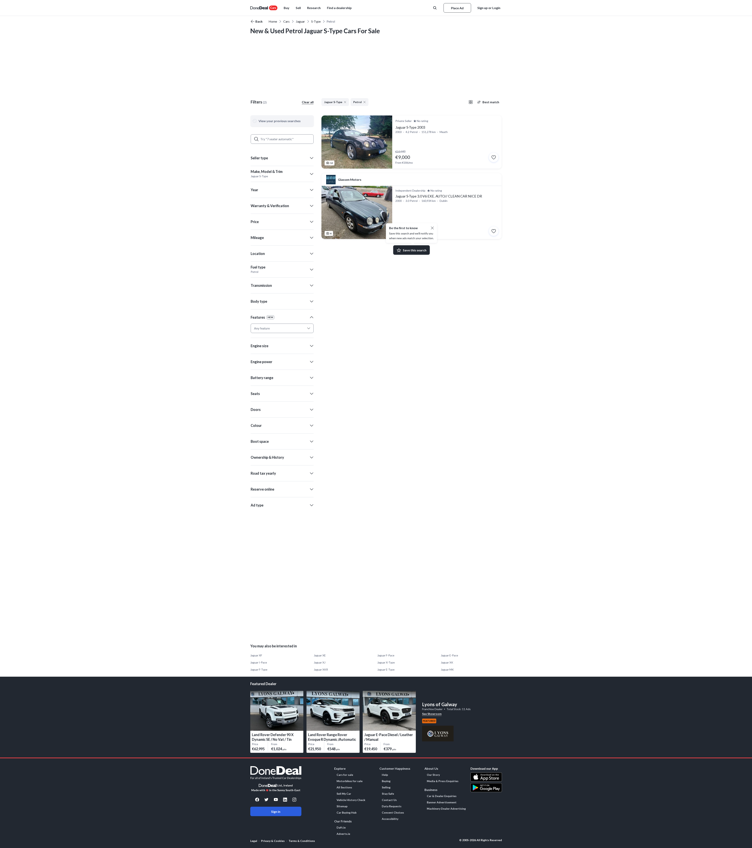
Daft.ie (341, 827)
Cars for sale (345, 774)
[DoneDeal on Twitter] (266, 799)
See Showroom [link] (432, 713)
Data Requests (391, 806)
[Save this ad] (493, 157)
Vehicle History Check (351, 800)
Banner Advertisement (442, 802)
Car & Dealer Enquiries (442, 796)
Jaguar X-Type (386, 662)
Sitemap (342, 806)
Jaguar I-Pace (258, 662)
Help (385, 774)
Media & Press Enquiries (442, 781)
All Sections (344, 787)
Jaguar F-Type (258, 669)
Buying (386, 781)
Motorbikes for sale (350, 781)
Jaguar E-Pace (449, 655)
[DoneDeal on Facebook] (257, 799)
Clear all (308, 102)
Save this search (414, 250)
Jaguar (300, 21)
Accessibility (390, 818)
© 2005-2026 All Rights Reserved (480, 840)
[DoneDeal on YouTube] (275, 799)
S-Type (316, 21)
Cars (286, 21)
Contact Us (389, 800)
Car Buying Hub (346, 812)
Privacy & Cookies (273, 840)
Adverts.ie (343, 833)
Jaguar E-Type (386, 669)
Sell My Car (344, 793)
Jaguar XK (447, 662)
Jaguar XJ (319, 662)
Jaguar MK (447, 669)
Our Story (433, 774)
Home (273, 21)
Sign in (275, 811)
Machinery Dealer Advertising (446, 808)
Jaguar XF (256, 655)
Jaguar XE (320, 655)
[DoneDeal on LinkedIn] (285, 799)
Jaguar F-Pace (385, 655)
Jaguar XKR (321, 669)
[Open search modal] (435, 8)
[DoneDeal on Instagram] (294, 799)
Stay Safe (388, 793)
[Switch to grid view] (471, 102)
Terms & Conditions (302, 840)
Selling (386, 787)
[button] (339, 8)
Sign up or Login (488, 8)
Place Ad (457, 8)
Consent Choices (393, 812)
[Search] (256, 139)
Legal (253, 840)
